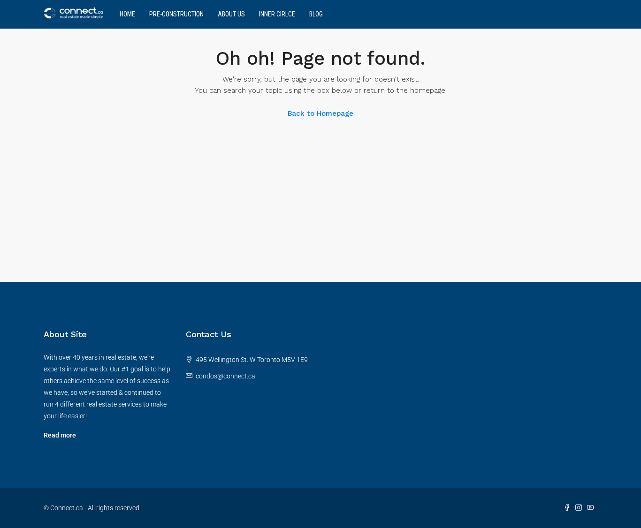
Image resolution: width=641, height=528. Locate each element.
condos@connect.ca (225, 376)
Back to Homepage (320, 113)
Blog (316, 14)
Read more (60, 435)
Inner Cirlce (277, 14)
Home (127, 14)
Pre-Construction (176, 14)
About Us (231, 14)
